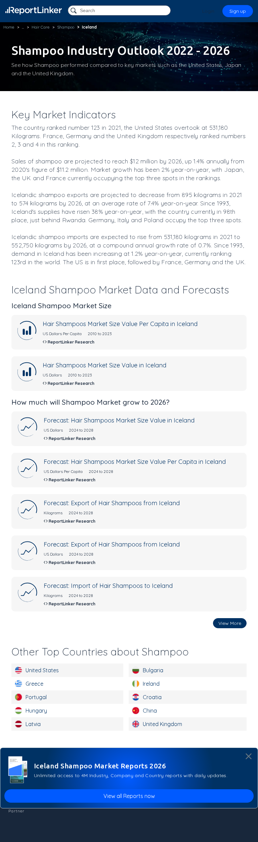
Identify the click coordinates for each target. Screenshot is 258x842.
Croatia (152, 697)
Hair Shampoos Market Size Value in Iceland (104, 365)
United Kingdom (162, 724)
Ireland (151, 683)
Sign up (237, 11)
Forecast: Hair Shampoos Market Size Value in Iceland (119, 420)
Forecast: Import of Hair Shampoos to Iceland (108, 586)
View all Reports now (129, 796)
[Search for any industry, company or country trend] (74, 10)
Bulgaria (153, 670)
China (150, 710)
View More (229, 623)
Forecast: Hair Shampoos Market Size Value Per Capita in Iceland (135, 462)
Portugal (36, 697)
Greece (34, 683)
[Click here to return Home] (33, 10)
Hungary (36, 710)
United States (42, 670)
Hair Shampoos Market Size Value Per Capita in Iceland (120, 324)
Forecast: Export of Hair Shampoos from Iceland (112, 503)
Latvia (33, 724)
